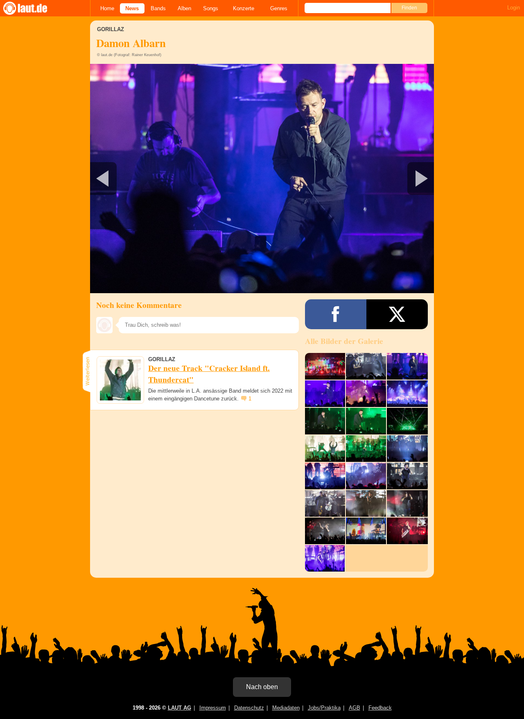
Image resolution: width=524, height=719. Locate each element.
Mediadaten (286, 708)
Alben (184, 8)
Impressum (212, 708)
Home (107, 8)
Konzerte (243, 8)
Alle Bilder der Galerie (344, 341)
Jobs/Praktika (324, 708)
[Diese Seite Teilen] (335, 314)
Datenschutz (249, 708)
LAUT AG (179, 708)
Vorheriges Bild (146, 178)
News (132, 8)
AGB (354, 708)
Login (513, 8)
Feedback (380, 708)
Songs (210, 8)
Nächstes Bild (262, 178)
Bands (158, 8)
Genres (278, 8)
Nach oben (262, 686)
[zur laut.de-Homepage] (33, 8)
